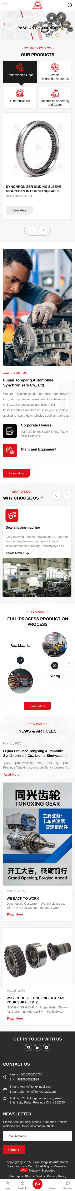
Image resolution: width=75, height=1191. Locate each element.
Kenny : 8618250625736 (25, 1074)
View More (20, 210)
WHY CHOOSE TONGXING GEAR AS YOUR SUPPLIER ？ (35, 1000)
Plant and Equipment (38, 449)
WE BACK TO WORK (23, 898)
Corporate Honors (36, 425)
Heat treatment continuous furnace (32, 527)
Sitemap (14, 1176)
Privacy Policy (56, 1176)
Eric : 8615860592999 (24, 1079)
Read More (15, 553)
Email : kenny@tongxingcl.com (30, 1086)
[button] (4, 24)
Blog (28, 1176)
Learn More (16, 473)
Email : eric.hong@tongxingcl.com (32, 1091)
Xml (39, 1176)
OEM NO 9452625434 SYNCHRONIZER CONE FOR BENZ (37, 189)
